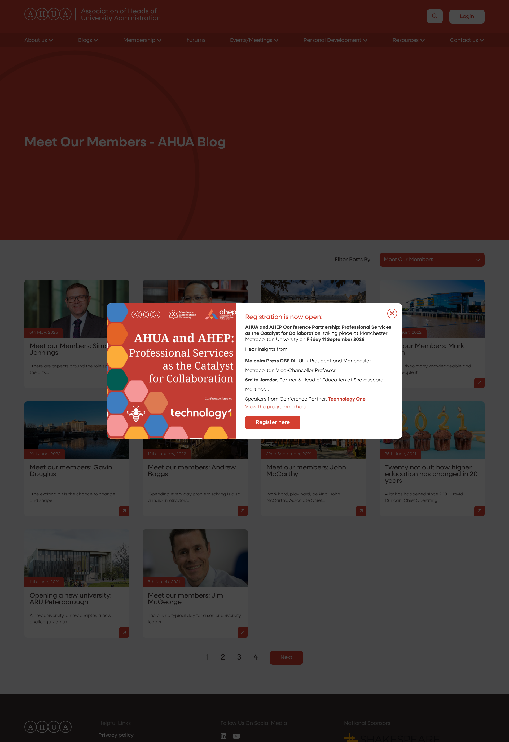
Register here (273, 422)
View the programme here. (277, 407)
